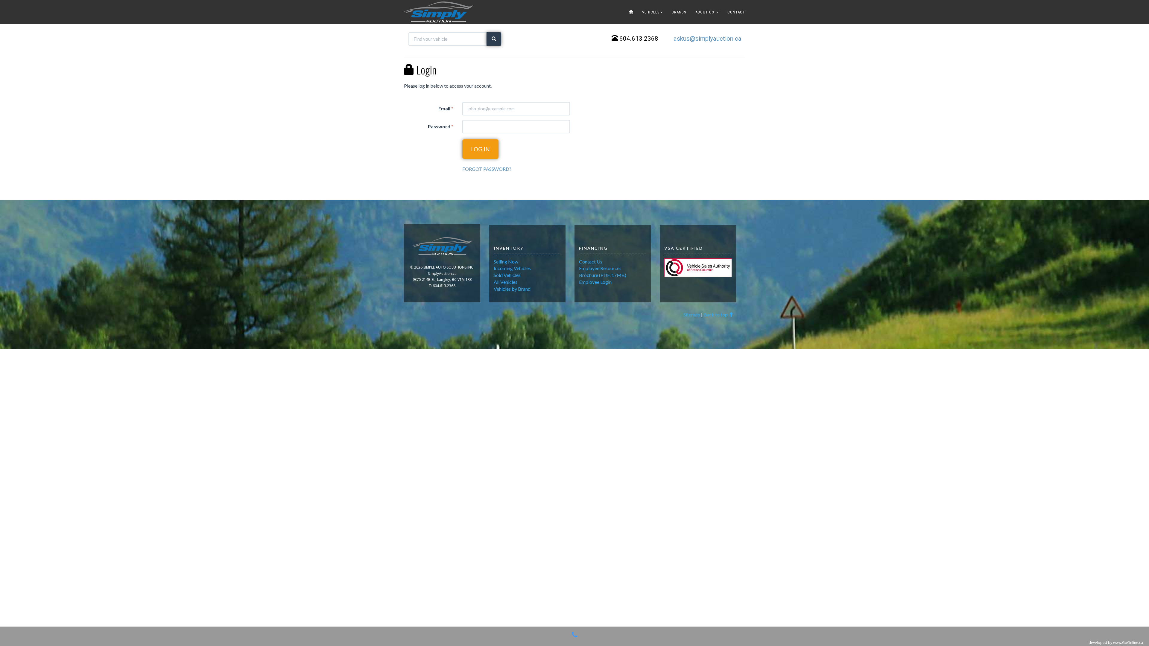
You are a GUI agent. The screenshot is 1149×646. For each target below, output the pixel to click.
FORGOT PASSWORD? (486, 169)
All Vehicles (505, 282)
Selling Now (506, 261)
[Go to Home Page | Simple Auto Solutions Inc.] (631, 12)
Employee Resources (600, 268)
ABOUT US (705, 12)
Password (440, 126)
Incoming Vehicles (512, 268)
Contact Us (590, 261)
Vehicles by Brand (512, 289)
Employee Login (595, 282)
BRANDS (679, 12)
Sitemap (691, 314)
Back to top (716, 314)
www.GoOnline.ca (1128, 642)
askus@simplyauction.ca (707, 38)
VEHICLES (651, 12)
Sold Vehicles (507, 275)
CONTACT (736, 12)
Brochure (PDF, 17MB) (602, 275)
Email (445, 108)
